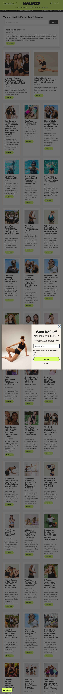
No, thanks (46, 363)
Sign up (46, 359)
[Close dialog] (59, 326)
